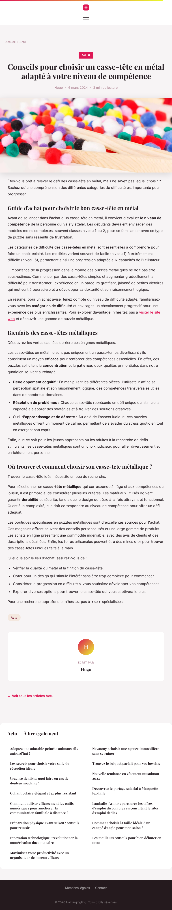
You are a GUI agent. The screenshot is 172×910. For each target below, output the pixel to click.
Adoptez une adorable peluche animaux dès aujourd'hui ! (44, 751)
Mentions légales (77, 888)
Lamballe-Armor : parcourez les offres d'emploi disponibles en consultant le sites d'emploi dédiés (125, 808)
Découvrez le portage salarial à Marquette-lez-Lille (126, 790)
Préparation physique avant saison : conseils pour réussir (44, 825)
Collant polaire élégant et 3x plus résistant (43, 793)
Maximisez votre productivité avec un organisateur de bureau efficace (39, 855)
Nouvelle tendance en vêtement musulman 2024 (125, 776)
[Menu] (86, 17)
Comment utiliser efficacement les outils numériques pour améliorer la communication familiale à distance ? (42, 808)
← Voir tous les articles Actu (30, 696)
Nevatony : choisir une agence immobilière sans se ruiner (125, 751)
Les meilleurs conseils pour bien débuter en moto (126, 840)
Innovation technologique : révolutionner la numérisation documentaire (44, 840)
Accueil (10, 42)
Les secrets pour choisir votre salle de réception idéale (39, 765)
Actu (22, 42)
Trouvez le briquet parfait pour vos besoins (126, 763)
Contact (101, 888)
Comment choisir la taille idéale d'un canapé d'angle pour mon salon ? (121, 825)
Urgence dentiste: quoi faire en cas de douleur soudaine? (39, 780)
